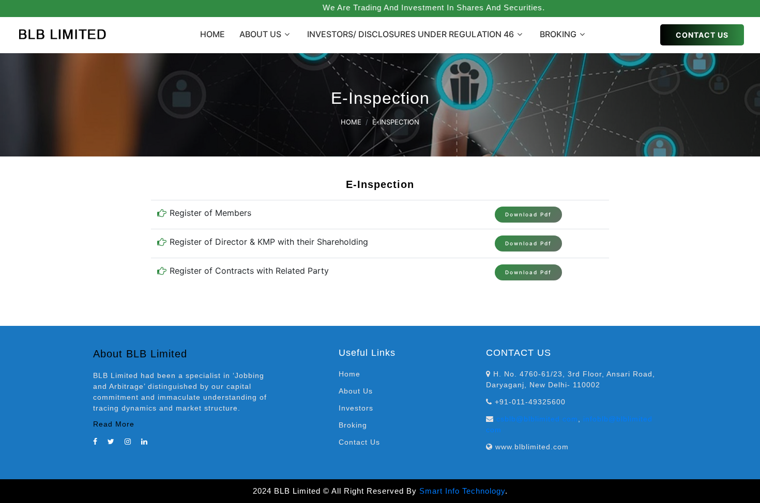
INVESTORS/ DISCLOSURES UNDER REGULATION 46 (410, 34)
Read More (113, 424)
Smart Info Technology (462, 490)
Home (351, 122)
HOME (212, 34)
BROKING (558, 34)
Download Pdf (528, 214)
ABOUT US (260, 34)
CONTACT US (702, 34)
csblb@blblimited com (537, 419)
